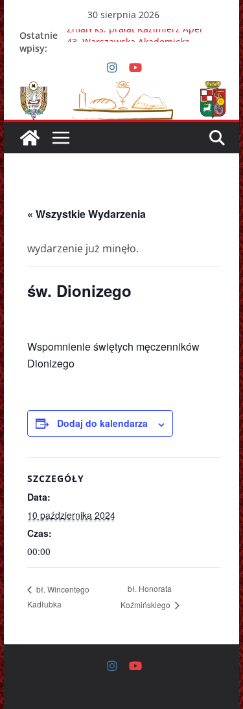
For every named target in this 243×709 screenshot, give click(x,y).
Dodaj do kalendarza (102, 423)
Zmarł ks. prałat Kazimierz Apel (134, 31)
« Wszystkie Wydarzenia (86, 213)
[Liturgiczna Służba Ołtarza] (29, 137)
